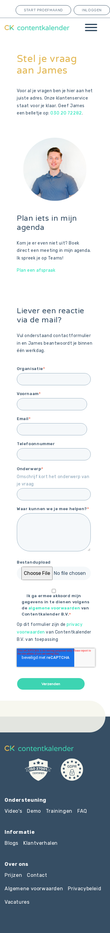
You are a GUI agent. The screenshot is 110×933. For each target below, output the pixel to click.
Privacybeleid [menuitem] (84, 888)
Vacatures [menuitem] (17, 902)
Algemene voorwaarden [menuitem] (34, 888)
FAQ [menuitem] (82, 811)
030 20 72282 (66, 113)
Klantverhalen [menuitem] (40, 843)
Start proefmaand (43, 10)
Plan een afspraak (36, 270)
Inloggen (92, 10)
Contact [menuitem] (37, 875)
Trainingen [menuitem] (59, 811)
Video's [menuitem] (13, 811)
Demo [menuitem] (34, 811)
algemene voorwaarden (54, 608)
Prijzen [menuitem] (13, 875)
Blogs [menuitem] (11, 843)
